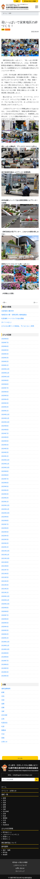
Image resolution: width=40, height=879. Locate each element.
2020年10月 (5, 604)
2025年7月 (5, 388)
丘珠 (2, 719)
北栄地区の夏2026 (7, 311)
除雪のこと (6, 836)
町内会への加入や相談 (20, 862)
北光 (2, 696)
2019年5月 (5, 668)
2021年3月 (5, 585)
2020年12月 (5, 596)
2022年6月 (5, 528)
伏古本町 (4, 715)
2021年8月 (5, 566)
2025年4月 (5, 399)
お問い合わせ (20, 868)
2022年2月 (5, 543)
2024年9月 (5, 426)
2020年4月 (5, 626)
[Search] (37, 779)
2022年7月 (5, 524)
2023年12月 (5, 460)
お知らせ (4, 741)
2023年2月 (5, 498)
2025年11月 (5, 373)
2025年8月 (5, 384)
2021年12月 (5, 551)
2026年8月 (5, 339)
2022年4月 (5, 535)
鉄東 (2, 692)
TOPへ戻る (20, 758)
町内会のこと (7, 832)
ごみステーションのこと (11, 834)
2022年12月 (5, 505)
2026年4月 (5, 354)
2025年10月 (5, 376)
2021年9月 (5, 562)
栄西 (2, 704)
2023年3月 (5, 494)
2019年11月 (5, 645)
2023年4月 (5, 490)
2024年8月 (5, 429)
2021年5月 (5, 577)
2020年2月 (5, 634)
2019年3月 (5, 676)
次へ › (35, 302)
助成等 (5, 854)
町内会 (5, 852)
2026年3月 (5, 357)
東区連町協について (8, 843)
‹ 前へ (4, 302)
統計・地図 (6, 850)
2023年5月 (5, 486)
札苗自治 (4, 722)
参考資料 (4, 846)
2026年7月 (5, 342)
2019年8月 (5, 657)
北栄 (2, 700)
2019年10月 (5, 649)
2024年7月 (5, 433)
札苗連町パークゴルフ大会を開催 (12, 318)
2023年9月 (5, 471)
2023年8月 (5, 475)
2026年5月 (5, 350)
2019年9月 (5, 653)
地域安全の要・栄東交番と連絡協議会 (14, 314)
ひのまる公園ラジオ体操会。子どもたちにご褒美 (17, 326)
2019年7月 (5, 660)
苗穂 (2, 738)
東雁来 (3, 730)
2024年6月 (5, 437)
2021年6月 (5, 573)
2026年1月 (5, 365)
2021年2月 (5, 589)
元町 (2, 711)
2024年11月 (5, 418)
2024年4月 (5, 445)
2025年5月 (5, 395)
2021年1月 (5, 592)
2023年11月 (5, 464)
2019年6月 (5, 664)
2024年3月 (5, 448)
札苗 (2, 726)
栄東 (10, 13)
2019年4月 (5, 672)
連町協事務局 (5, 688)
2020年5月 (5, 623)
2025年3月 (5, 403)
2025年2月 (5, 407)
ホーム (5, 13)
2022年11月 (5, 509)
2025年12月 (5, 369)
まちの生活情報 (7, 828)
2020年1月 (5, 638)
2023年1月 (5, 501)
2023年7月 (5, 479)
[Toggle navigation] (36, 7)
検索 (17, 1)
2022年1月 (5, 547)
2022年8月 (5, 520)
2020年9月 (5, 607)
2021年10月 (5, 558)
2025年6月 (5, 392)
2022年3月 (5, 539)
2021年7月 (5, 570)
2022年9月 (5, 517)
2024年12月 (5, 414)
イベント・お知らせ (8, 791)
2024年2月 (5, 452)
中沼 (2, 734)
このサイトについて (20, 865)
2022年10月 (5, 513)
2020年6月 (5, 619)
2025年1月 (5, 411)
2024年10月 (5, 422)
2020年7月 (5, 615)
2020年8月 (5, 611)
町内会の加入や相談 (30, 1)
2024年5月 (5, 441)
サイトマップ (20, 871)
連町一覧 (4, 794)
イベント (7, 29)
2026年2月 (5, 361)
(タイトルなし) (6, 322)
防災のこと (6, 839)
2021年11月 (5, 554)
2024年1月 (5, 456)
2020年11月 (5, 600)
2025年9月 (5, 380)
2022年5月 (5, 532)
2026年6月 (5, 346)
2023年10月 (5, 467)
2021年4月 (5, 581)
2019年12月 (5, 642)
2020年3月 (5, 630)
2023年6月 (5, 482)
